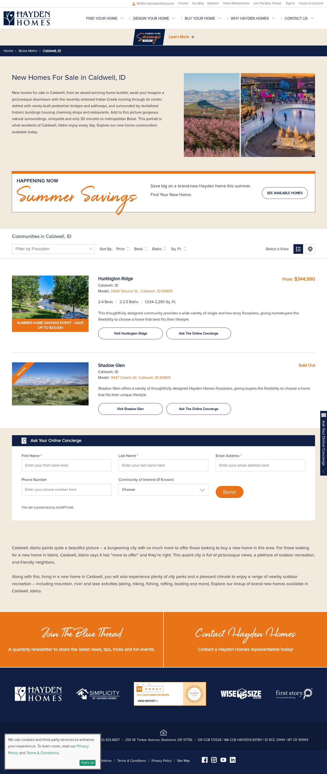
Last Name (128, 456)
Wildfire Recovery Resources (155, 3)
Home (8, 51)
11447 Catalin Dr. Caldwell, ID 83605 (140, 378)
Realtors (213, 3)
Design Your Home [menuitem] (151, 18)
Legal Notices (102, 760)
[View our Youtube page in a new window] (223, 761)
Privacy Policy (162, 760)
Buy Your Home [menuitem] (200, 18)
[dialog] (53, 751)
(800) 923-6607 (108, 740)
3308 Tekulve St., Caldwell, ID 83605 (142, 291)
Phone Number (34, 480)
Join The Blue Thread (267, 3)
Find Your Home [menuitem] (101, 18)
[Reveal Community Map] (310, 249)
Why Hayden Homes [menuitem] (250, 18)
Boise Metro (27, 51)
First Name (32, 456)
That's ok (87, 762)
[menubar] (204, 18)
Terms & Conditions (131, 760)
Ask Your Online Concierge (324, 443)
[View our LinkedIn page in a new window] (233, 761)
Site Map (183, 760)
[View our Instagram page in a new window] (214, 761)
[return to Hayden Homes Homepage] (38, 700)
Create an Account (311, 3)
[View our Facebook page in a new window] (205, 761)
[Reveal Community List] (298, 249)
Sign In (290, 3)
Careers (183, 3)
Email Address (229, 456)
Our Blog (198, 3)
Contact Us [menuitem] (296, 18)
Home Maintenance (236, 3)
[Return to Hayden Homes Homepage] (27, 18)
